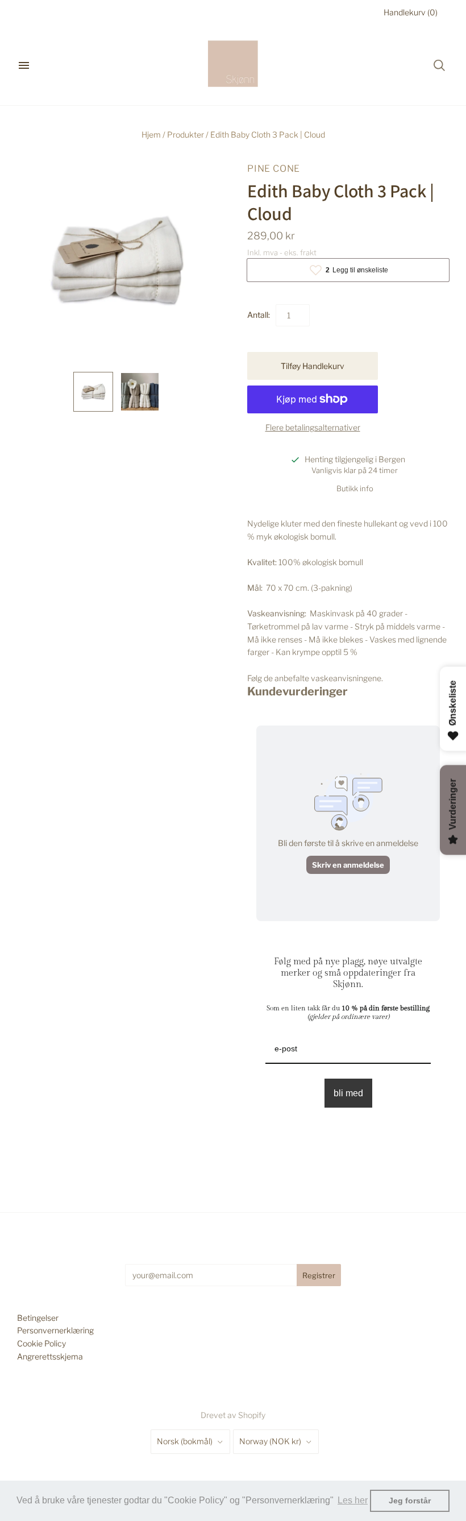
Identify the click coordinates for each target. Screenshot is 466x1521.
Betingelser (38, 1318)
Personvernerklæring (55, 1330)
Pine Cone (273, 168)
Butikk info (354, 488)
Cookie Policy (41, 1343)
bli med (348, 1093)
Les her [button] (353, 1500)
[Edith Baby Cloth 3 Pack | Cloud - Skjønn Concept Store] (93, 392)
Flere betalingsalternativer (312, 427)
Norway (270, 1441)
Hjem (151, 134)
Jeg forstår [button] (410, 1500)
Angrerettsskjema (50, 1356)
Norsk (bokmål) (185, 1441)
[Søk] (439, 65)
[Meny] (24, 65)
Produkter (185, 134)
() (411, 12)
